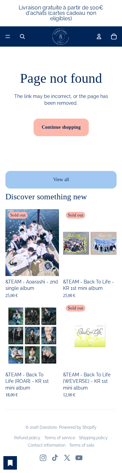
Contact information (46, 445)
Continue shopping (61, 127)
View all (61, 179)
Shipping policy (93, 437)
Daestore (48, 427)
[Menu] (8, 36)
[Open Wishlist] (10, 463)
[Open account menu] (99, 36)
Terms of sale (81, 445)
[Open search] (22, 36)
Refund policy (27, 437)
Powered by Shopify (78, 427)
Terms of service (59, 437)
